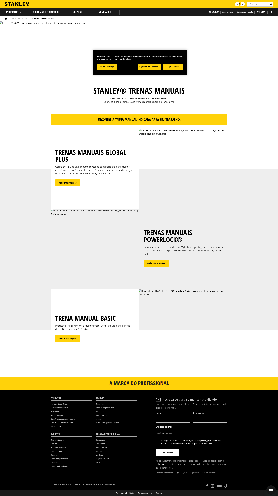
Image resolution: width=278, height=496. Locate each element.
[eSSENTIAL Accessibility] (240, 4)
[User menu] (272, 12)
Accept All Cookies (172, 67)
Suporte (78, 12)
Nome (158, 413)
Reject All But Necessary (149, 67)
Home (6, 18)
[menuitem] (13, 12)
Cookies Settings (107, 67)
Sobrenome (198, 413)
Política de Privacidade (167, 464)
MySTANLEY (214, 12)
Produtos (12, 12)
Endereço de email (164, 427)
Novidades (104, 12)
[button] (207, 486)
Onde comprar (227, 12)
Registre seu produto (245, 12)
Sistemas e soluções (46, 12)
